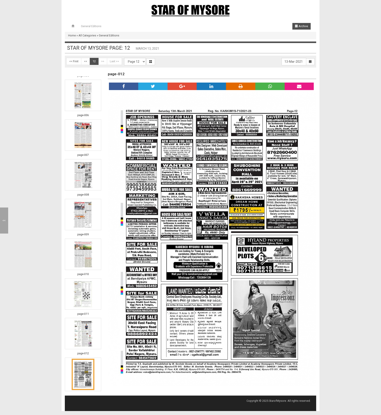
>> (102, 61)
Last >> (114, 61)
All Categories (87, 35)
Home (72, 35)
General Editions (91, 26)
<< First (73, 61)
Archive (303, 26)
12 (94, 61)
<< (85, 61)
